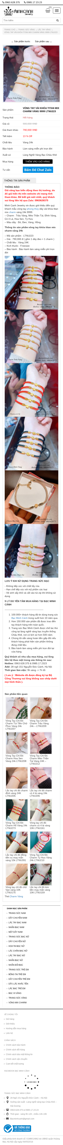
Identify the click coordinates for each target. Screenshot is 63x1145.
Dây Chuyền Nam (18, 918)
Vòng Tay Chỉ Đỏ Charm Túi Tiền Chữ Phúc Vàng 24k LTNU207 (16, 724)
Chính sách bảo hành (16, 1045)
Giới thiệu (10, 1024)
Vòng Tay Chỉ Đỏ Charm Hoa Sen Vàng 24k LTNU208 (16, 758)
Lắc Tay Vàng (44, 30)
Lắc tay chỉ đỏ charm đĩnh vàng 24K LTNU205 (17, 793)
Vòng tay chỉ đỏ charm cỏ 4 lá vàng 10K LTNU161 (40, 825)
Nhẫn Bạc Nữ (16, 960)
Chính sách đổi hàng (15, 1050)
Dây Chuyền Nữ (17, 941)
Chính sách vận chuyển (16, 1059)
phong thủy (33, 208)
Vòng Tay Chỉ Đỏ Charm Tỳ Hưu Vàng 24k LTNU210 (41, 857)
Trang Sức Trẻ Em (19, 969)
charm (12, 212)
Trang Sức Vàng (26, 30)
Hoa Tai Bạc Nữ (17, 946)
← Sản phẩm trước (20, 41)
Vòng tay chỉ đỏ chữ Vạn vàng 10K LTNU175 (16, 890)
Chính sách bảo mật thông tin (19, 1054)
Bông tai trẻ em (17, 974)
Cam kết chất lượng (15, 1064)
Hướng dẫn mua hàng (16, 1028)
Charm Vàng (16, 896)
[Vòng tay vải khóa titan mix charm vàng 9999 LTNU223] (31, 73)
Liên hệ (9, 1033)
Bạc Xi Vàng (15, 993)
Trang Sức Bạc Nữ (19, 937)
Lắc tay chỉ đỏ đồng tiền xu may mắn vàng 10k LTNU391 (16, 857)
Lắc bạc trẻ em (17, 988)
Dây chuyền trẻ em (19, 979)
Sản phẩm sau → (43, 41)
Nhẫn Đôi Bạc (16, 965)
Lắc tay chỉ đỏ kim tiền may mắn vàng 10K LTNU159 (40, 890)
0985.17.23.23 (34, 2)
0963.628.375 (12, 2)
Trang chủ (9, 30)
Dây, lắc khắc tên (18, 984)
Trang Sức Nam (17, 913)
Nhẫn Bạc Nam (16, 927)
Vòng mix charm (18, 1002)
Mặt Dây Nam (16, 932)
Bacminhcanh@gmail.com (22, 1119)
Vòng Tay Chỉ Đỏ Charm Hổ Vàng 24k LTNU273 (16, 825)
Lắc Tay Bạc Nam (17, 922)
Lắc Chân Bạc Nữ (18, 951)
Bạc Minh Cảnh (19, 618)
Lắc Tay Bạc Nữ (17, 955)
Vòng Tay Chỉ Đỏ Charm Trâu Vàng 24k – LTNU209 (39, 723)
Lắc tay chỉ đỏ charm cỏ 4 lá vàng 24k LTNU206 (41, 793)
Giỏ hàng (10, 1019)
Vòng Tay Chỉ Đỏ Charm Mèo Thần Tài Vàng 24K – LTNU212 (39, 759)
